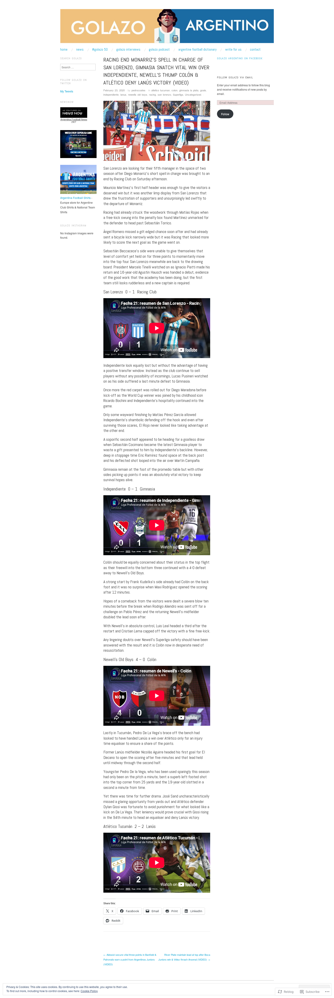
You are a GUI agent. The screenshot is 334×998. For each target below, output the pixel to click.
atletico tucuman (160, 90)
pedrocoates (138, 90)
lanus (123, 94)
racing (152, 94)
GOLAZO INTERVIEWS (128, 49)
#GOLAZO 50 (100, 49)
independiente (111, 94)
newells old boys (137, 94)
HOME (63, 49)
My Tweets (66, 91)
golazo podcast (159, 49)
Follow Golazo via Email (235, 77)
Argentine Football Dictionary (197, 49)
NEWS (80, 49)
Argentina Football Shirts (75, 198)
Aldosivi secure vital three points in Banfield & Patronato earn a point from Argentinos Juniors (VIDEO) (129, 959)
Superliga (178, 94)
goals (203, 90)
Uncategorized (193, 94)
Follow (225, 114)
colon (174, 90)
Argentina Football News (73, 119)
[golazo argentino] (167, 28)
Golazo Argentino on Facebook (239, 58)
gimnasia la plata (188, 90)
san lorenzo (164, 94)
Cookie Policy (89, 991)
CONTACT (255, 49)
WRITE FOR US (233, 49)
